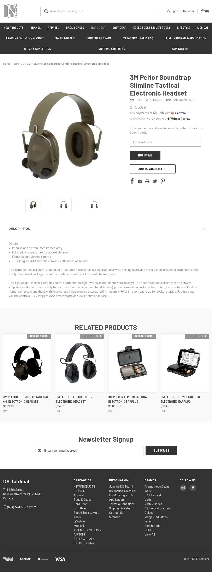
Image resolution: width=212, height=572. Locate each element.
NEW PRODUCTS (13, 27)
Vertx (148, 499)
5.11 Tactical (153, 495)
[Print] (147, 181)
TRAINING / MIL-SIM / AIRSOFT (25, 38)
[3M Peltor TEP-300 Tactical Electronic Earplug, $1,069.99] (132, 363)
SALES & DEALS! (65, 38)
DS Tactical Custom (157, 508)
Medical (202, 27)
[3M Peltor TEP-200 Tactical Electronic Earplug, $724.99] (184, 363)
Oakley (149, 512)
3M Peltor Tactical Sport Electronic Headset (75, 399)
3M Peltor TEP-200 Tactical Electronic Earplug (181, 399)
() (207, 11)
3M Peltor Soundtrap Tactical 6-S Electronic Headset (26, 399)
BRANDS (35, 27)
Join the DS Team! (99, 38)
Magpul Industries (156, 517)
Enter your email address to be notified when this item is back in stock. (166, 130)
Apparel (53, 27)
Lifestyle (183, 27)
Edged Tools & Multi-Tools (151, 27)
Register (188, 11)
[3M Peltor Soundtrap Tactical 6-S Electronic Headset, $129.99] (27, 363)
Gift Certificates (84, 543)
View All (150, 534)
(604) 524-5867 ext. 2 (21, 507)
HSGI (148, 530)
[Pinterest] (163, 181)
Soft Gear (119, 27)
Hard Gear (98, 27)
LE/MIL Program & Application (185, 38)
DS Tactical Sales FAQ (138, 38)
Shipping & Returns (111, 49)
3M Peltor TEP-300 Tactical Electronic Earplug (128, 399)
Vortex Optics (153, 504)
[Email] (140, 181)
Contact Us (180, 49)
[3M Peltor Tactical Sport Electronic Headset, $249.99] (80, 363)
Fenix (148, 521)
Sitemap (114, 517)
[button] (169, 113)
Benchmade (152, 525)
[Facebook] (132, 181)
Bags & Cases (75, 27)
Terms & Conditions (37, 49)
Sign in (175, 11)
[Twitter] (155, 181)
